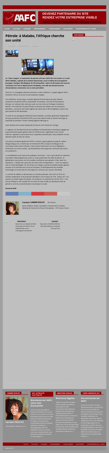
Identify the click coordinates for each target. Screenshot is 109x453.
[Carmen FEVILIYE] (16, 408)
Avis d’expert (68, 29)
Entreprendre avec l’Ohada (86, 29)
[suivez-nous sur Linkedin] (100, 7)
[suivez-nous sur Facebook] (92, 7)
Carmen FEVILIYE (14, 422)
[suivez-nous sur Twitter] (96, 7)
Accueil (7, 29)
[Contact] (104, 7)
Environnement (40, 29)
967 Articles (52, 202)
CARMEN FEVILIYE (23, 46)
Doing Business (54, 29)
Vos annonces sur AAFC (90, 399)
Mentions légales (65, 398)
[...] (25, 426)
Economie (27, 29)
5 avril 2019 (11, 46)
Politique (16, 29)
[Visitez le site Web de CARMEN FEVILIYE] (23, 212)
